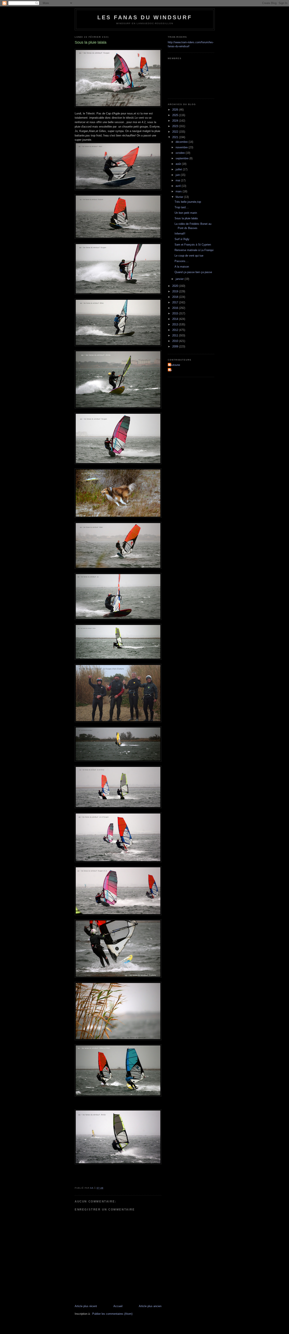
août (179, 163)
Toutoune (174, 364)
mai (178, 180)
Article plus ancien (150, 1306)
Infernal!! (180, 233)
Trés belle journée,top (188, 201)
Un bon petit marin (186, 212)
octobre (181, 152)
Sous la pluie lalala (186, 218)
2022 (175, 131)
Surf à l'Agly (182, 239)
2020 (175, 285)
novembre (182, 147)
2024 (175, 120)
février (180, 197)
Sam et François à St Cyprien (193, 244)
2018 (175, 296)
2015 (175, 313)
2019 (175, 291)
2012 (175, 330)
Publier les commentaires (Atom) (112, 1313)
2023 (175, 126)
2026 (175, 109)
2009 (175, 346)
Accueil (117, 1306)
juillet (179, 169)
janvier (180, 278)
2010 (175, 341)
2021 (175, 137)
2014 (175, 319)
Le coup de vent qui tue (189, 255)
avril (179, 185)
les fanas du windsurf (144, 17)
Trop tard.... (182, 207)
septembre (182, 158)
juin (178, 174)
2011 (175, 335)
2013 (175, 324)
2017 (175, 302)
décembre (182, 141)
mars (179, 191)
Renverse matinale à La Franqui (194, 250)
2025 (175, 115)
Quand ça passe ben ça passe (193, 272)
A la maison (182, 266)
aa (170, 370)
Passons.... (182, 261)
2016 (175, 308)
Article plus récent (86, 1306)
